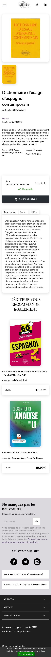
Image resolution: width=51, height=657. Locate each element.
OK (36, 521)
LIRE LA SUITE (30, 144)
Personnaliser (26, 654)
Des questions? (23, 574)
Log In (37, 4)
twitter (25, 561)
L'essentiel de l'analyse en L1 (20, 452)
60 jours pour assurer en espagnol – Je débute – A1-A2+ (24, 373)
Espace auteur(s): (25, 584)
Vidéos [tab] (34, 212)
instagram (37, 561)
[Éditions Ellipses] (24, 4)
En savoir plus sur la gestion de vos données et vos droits (24, 541)
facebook (13, 561)
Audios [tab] (23, 212)
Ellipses (5, 118)
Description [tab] (10, 212)
